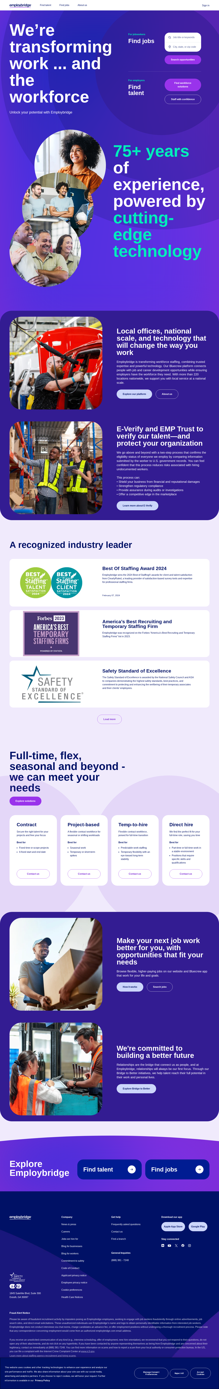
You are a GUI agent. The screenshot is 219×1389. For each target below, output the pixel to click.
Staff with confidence (183, 99)
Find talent (45, 5)
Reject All (179, 1373)
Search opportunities (183, 59)
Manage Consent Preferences (151, 1373)
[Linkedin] (162, 1245)
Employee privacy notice (74, 1282)
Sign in (205, 5)
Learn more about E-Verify (137, 505)
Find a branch (118, 1239)
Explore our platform (134, 394)
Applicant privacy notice (74, 1275)
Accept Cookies (200, 1373)
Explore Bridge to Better (136, 1088)
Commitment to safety (72, 1261)
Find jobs (64, 5)
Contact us (33, 874)
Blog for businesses (71, 1246)
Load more (109, 719)
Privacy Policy (42, 1380)
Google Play (198, 1226)
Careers (65, 1231)
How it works (130, 987)
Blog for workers (70, 1253)
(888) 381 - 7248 (120, 1260)
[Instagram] (189, 1245)
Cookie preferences (71, 1290)
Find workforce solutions (182, 85)
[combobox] (183, 47)
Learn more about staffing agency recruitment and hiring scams (43, 1355)
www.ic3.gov (87, 1351)
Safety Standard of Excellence (136, 671)
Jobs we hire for (69, 1239)
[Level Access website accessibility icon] (15, 1286)
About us (82, 5)
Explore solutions (25, 801)
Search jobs (160, 987)
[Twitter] (176, 1245)
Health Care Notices (72, 1297)
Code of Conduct (70, 1268)
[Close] (214, 1373)
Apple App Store (173, 1226)
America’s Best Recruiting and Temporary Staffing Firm (137, 624)
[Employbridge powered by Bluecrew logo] (21, 1217)
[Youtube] (169, 1245)
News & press (68, 1224)
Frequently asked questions (125, 1224)
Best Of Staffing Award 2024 (134, 568)
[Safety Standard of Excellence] (19, 1278)
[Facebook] (182, 1245)
